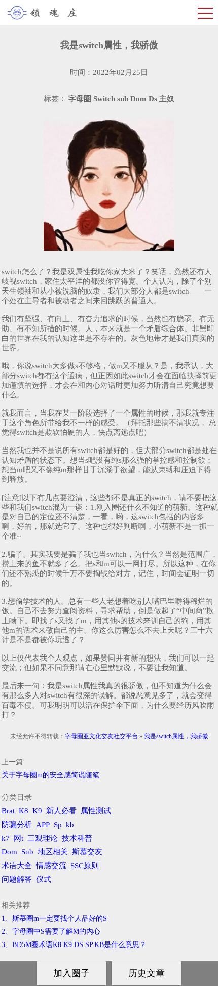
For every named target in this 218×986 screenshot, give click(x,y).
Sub (27, 852)
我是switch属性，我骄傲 (176, 736)
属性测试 (96, 811)
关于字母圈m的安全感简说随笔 (50, 775)
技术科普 (77, 838)
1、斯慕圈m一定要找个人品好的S (54, 918)
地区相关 (53, 852)
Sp (58, 824)
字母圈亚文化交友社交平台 (101, 736)
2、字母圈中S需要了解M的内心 (51, 931)
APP (43, 824)
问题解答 (17, 879)
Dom (9, 852)
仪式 (43, 879)
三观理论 (42, 838)
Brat (8, 811)
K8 (23, 811)
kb (70, 824)
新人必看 (61, 811)
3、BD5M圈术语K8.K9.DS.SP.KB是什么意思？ (74, 945)
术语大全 (17, 865)
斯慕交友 (87, 852)
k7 (6, 838)
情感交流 (51, 865)
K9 (37, 811)
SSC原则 (84, 865)
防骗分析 (17, 824)
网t (18, 838)
